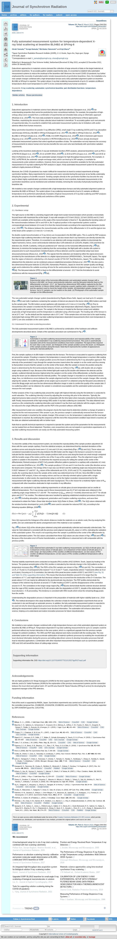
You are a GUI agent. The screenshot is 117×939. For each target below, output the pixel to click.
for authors (35, 15)
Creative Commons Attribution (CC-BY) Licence (73, 817)
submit (59, 15)
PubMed (56, 768)
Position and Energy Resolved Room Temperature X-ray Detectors (83, 843)
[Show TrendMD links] (105, 908)
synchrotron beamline (54, 88)
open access (71, 15)
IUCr (101, 2)
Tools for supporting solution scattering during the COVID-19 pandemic (33, 887)
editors (23, 15)
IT (107, 2)
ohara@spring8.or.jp (60, 58)
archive (13, 15)
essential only (80, 937)
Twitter (73, 919)
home (4, 15)
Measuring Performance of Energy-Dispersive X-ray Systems (81, 895)
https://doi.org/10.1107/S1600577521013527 (91, 26)
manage (92, 937)
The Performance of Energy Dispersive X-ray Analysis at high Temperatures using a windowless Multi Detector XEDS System (83, 854)
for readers (48, 15)
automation (39, 88)
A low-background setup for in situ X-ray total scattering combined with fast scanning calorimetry (35, 843)
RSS (110, 919)
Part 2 (80, 25)
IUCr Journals (21, 729)
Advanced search (97, 930)
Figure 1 (33, 278)
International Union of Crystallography (63, 934)
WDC (113, 2)
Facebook (91, 919)
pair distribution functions (74, 88)
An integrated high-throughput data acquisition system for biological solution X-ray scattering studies (35, 868)
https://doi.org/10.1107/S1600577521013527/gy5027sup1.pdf (62, 660)
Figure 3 (33, 546)
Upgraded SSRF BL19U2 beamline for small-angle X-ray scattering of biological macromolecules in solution (36, 877)
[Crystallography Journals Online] (96, 2)
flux (37, 217)
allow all (68, 937)
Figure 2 (33, 337)
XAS (21, 643)
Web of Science (64, 722)
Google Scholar (92, 722)
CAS (82, 722)
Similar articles (18, 95)
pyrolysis (39, 606)
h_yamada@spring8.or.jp (41, 58)
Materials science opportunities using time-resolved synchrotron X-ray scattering (81, 868)
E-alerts (55, 919)
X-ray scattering (27, 88)
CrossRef (75, 722)
